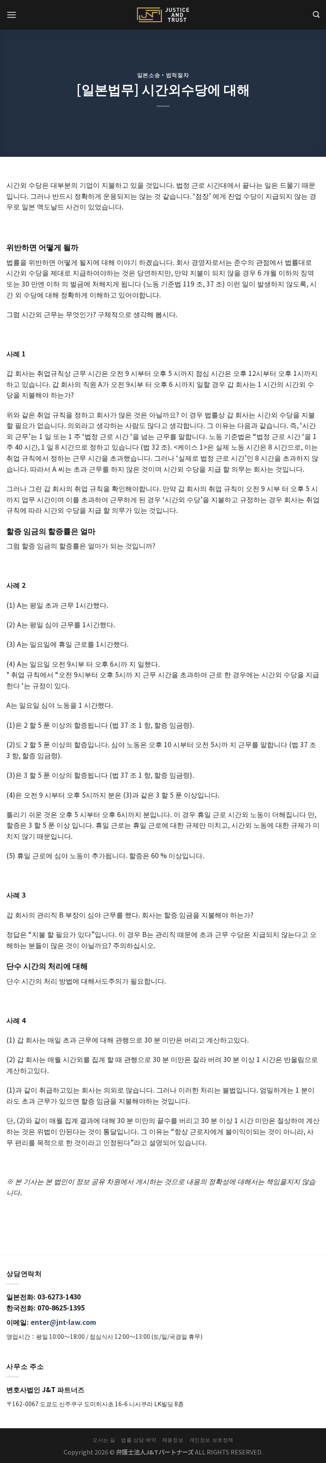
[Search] (316, 14)
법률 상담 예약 (138, 1440)
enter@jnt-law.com (63, 1322)
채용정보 (172, 1440)
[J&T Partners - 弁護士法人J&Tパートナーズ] (163, 15)
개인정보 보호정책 (211, 1440)
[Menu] (11, 14)
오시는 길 (104, 1440)
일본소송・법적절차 (163, 75)
